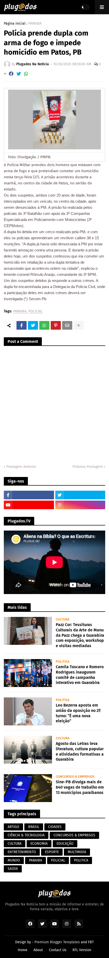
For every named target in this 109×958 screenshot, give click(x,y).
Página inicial (14, 23)
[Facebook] (11, 73)
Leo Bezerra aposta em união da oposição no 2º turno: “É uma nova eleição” (78, 713)
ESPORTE (52, 852)
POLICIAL (35, 311)
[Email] (67, 325)
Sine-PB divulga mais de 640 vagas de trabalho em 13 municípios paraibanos (80, 787)
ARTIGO (13, 827)
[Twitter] (18, 73)
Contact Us (57, 950)
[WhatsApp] (26, 73)
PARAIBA (35, 23)
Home (22, 950)
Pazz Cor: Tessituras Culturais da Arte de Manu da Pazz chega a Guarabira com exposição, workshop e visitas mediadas (80, 635)
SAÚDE (13, 869)
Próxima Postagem (87, 467)
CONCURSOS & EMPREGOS (74, 835)
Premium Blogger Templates (57, 942)
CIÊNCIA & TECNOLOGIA (26, 835)
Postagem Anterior (21, 467)
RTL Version (81, 950)
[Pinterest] (56, 325)
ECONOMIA (39, 843)
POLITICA (81, 860)
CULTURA (15, 843)
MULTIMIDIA (77, 852)
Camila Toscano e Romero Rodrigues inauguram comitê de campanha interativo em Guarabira (80, 674)
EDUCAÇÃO (65, 843)
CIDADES (55, 827)
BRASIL (33, 827)
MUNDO (14, 860)
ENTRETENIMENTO (22, 852)
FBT (91, 942)
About (38, 950)
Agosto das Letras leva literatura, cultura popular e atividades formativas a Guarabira (80, 751)
